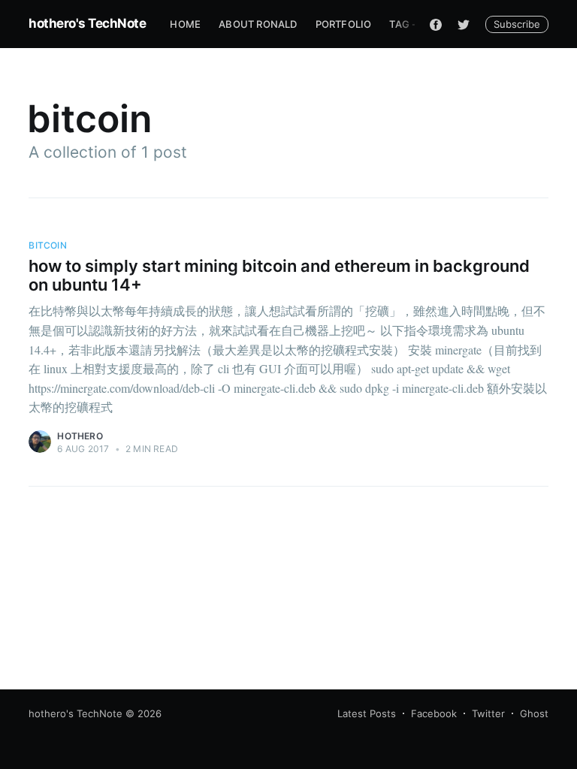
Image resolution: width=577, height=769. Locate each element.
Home (185, 24)
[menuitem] (185, 24)
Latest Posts (366, 713)
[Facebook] (435, 24)
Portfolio (344, 24)
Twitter (488, 713)
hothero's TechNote (87, 23)
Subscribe (517, 24)
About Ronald (258, 24)
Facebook (434, 713)
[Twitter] (463, 24)
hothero (79, 436)
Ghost (534, 713)
